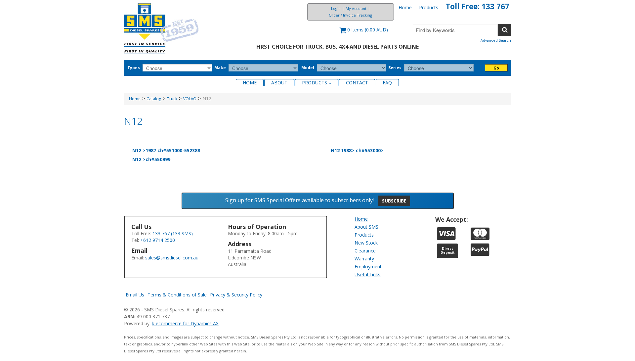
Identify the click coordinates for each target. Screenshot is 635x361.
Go (496, 68)
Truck (172, 99)
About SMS (366, 227)
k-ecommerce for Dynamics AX (185, 323)
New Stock (366, 243)
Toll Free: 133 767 (477, 6)
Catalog (154, 99)
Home (405, 7)
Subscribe (394, 201)
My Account (356, 8)
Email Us (135, 295)
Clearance (365, 251)
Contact (357, 82)
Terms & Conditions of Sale (177, 295)
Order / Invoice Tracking (350, 15)
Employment (368, 266)
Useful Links (367, 274)
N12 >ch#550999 (151, 159)
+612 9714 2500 (157, 240)
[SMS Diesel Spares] (161, 28)
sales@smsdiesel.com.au (171, 257)
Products (428, 7)
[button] (363, 32)
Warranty (364, 258)
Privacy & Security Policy (236, 295)
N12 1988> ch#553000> (357, 150)
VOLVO (189, 99)
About (279, 82)
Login (336, 8)
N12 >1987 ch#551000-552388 (166, 150)
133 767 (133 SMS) (172, 233)
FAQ (387, 82)
